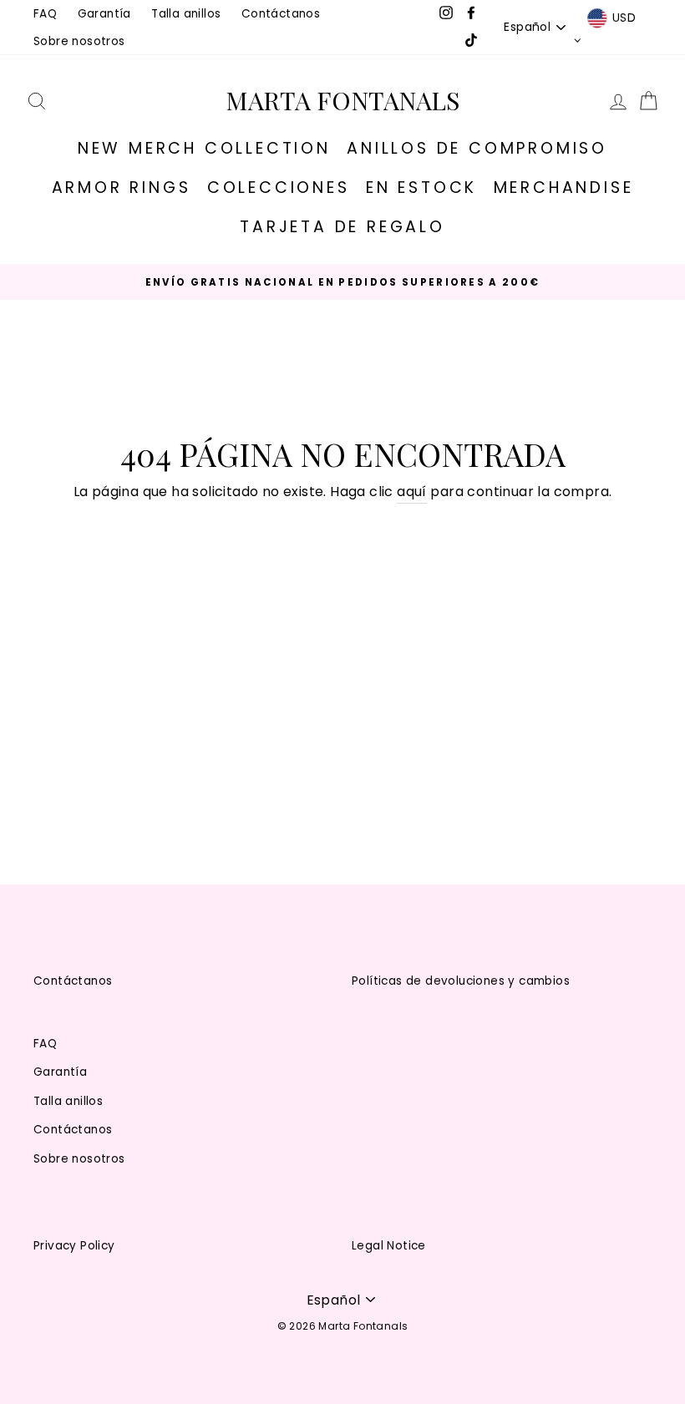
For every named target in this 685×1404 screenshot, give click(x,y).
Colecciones (278, 187)
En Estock (421, 187)
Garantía (104, 14)
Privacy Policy (74, 1246)
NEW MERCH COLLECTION (204, 148)
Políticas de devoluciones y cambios (461, 981)
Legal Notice (389, 1246)
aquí (412, 491)
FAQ (45, 14)
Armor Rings (121, 187)
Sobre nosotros (79, 41)
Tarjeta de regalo (342, 226)
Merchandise (564, 187)
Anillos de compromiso (477, 148)
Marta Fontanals (342, 100)
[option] (342, 281)
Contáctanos (280, 14)
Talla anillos (186, 14)
